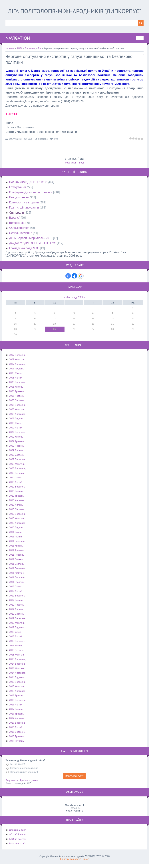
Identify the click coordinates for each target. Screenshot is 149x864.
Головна (9, 48)
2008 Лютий (15, 377)
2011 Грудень (16, 582)
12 (74, 318)
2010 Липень (16, 504)
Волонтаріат (17, 222)
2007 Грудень (16, 368)
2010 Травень (16, 495)
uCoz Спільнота (17, 834)
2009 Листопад (17, 468)
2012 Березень (17, 595)
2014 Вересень (17, 663)
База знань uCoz (18, 843)
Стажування (17, 187)
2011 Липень (16, 559)
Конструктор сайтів (70, 859)
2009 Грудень (16, 473)
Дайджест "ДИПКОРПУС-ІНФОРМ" (32, 243)
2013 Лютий (15, 636)
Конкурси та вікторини (24, 202)
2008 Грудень (16, 418)
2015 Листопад (17, 691)
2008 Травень (16, 391)
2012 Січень (15, 586)
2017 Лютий (15, 704)
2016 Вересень (17, 700)
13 (93, 318)
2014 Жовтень (17, 668)
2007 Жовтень (17, 359)
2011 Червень (16, 554)
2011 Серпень (16, 563)
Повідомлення (19, 197)
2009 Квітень (16, 436)
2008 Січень (15, 373)
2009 (19, 48)
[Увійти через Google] (81, 276)
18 (54, 324)
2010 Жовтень (17, 518)
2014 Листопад (17, 672)
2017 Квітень (16, 709)
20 (93, 324)
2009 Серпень (16, 455)
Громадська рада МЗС (24, 248)
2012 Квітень (16, 600)
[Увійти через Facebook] (74, 276)
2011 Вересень (17, 568)
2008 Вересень (17, 405)
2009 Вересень (17, 459)
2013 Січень (15, 632)
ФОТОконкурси (19, 227)
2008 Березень (17, 382)
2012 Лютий (15, 591)
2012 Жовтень (17, 623)
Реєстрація (71, 162)
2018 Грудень (16, 741)
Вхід (81, 162)
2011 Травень (16, 550)
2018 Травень (16, 736)
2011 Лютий (15, 536)
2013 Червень (16, 650)
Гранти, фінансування (24, 207)
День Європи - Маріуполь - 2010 (30, 238)
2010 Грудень (16, 527)
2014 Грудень (16, 677)
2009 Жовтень (17, 464)
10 (35, 318)
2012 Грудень (16, 627)
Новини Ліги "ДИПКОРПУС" (28, 182)
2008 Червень (16, 395)
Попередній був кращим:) (24, 772)
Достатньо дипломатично (24, 768)
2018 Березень (17, 732)
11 (54, 318)
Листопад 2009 (74, 297)
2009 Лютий (15, 427)
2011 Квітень (16, 545)
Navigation (17, 38)
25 (39, 48)
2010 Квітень (16, 491)
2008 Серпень (16, 400)
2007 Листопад (17, 364)
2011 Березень (17, 541)
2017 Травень (16, 713)
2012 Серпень (16, 613)
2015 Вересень (17, 682)
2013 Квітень (16, 645)
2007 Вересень (17, 355)
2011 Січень (15, 532)
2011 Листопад (17, 577)
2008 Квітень (16, 386)
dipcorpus (43, 139)
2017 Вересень (17, 722)
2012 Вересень (17, 618)
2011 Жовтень (16, 573)
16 (15, 324)
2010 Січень (15, 477)
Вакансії (14, 217)
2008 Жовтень (17, 409)
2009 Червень (16, 445)
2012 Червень (16, 604)
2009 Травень (16, 441)
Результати (11, 780)
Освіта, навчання (20, 232)
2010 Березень (17, 486)
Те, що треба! (17, 764)
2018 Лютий (15, 727)
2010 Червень (16, 500)
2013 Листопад (17, 659)
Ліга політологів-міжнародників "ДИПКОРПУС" (74, 11)
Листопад (30, 48)
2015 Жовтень (17, 686)
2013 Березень (17, 641)
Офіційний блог (17, 830)
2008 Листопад (17, 414)
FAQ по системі (17, 839)
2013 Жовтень (17, 654)
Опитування (15, 139)
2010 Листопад (17, 523)
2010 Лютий (15, 482)
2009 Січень (15, 423)
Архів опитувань (29, 780)
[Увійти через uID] (68, 276)
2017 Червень (16, 718)
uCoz (86, 859)
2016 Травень (16, 695)
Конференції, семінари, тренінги (31, 192)
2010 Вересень (17, 514)
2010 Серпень (16, 509)
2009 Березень (17, 432)
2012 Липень (16, 609)
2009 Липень (16, 450)
